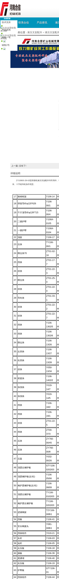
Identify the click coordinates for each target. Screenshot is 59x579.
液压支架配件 (34, 32)
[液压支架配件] (10, 15)
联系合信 (23, 22)
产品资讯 (42, 22)
